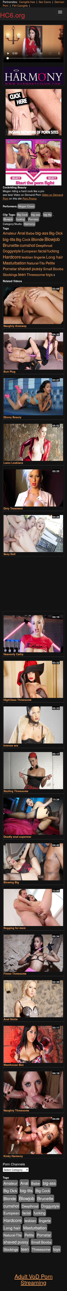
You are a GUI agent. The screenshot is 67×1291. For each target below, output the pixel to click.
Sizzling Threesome (16, 791)
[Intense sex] (33, 723)
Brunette (11, 245)
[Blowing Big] (33, 860)
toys (49, 274)
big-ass (35, 214)
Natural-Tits (36, 262)
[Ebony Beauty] (33, 395)
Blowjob (8, 219)
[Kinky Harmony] (33, 1134)
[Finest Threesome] (33, 951)
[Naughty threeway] (33, 304)
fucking (20, 219)
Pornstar (33, 219)
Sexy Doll (9, 554)
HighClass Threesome (17, 700)
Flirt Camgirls (20, 5)
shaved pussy (30, 268)
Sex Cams (45, 2)
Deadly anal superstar (17, 836)
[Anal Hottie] (33, 997)
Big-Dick (56, 233)
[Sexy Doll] (33, 532)
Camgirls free (27, 2)
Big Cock (22, 214)
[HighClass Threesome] (33, 677)
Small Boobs (53, 268)
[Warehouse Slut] (33, 1042)
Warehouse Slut (14, 1065)
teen (22, 274)
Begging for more (15, 928)
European (29, 250)
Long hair (54, 257)
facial (42, 251)
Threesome (36, 274)
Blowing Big (11, 882)
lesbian (27, 257)
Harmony (29, 224)
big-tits (47, 214)
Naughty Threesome (16, 1110)
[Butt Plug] (33, 349)
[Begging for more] (33, 906)
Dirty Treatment (13, 508)
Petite (50, 263)
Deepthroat (44, 245)
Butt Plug (9, 371)
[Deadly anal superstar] (33, 814)
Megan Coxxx (26, 206)
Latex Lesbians (13, 463)
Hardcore (12, 257)
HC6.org (12, 14)
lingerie (39, 257)
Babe (30, 233)
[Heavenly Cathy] (33, 632)
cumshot (27, 245)
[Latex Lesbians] (33, 440)
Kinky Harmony (13, 1156)
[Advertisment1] (33, 112)
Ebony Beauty (12, 417)
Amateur (10, 233)
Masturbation (14, 263)
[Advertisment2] (33, 162)
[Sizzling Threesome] (33, 769)
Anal (21, 233)
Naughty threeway (15, 326)
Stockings (10, 274)
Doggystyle (12, 251)
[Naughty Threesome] (33, 1088)
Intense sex (11, 745)
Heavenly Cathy (13, 654)
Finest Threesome (15, 973)
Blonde (37, 239)
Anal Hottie (11, 1019)
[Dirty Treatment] (33, 486)
